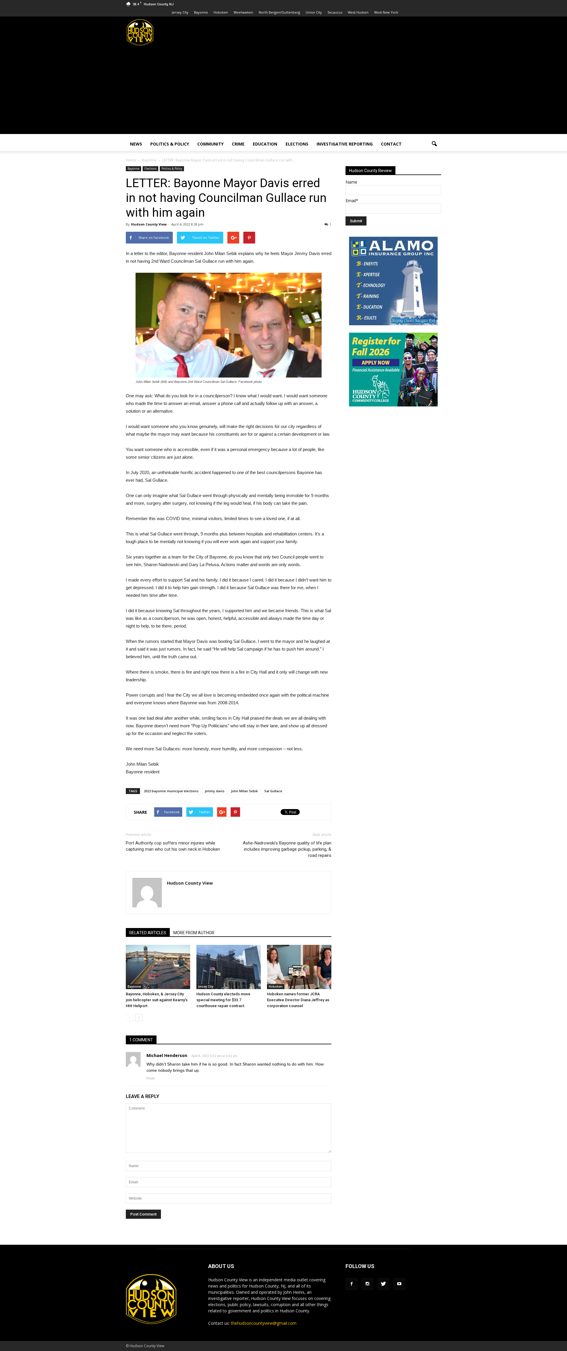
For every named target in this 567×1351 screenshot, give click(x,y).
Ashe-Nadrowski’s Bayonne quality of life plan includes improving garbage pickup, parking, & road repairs (287, 849)
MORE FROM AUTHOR (193, 932)
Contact (391, 144)
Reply (150, 1078)
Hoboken (221, 12)
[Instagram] (367, 1284)
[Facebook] (351, 1284)
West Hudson (358, 12)
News (136, 144)
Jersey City (180, 12)
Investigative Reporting (345, 144)
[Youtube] (399, 1284)
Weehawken (243, 12)
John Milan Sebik (244, 791)
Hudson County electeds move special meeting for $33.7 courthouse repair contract (223, 1000)
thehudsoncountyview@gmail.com (263, 1323)
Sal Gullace (273, 791)
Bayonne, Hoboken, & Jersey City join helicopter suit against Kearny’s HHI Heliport (157, 1000)
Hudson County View (149, 224)
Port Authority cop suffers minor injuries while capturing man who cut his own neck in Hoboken (173, 846)
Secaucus (335, 12)
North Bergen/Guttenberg (279, 12)
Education (265, 144)
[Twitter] (383, 1284)
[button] (434, 144)
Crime (238, 144)
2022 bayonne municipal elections (171, 791)
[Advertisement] (283, 92)
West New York (386, 12)
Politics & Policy (169, 144)
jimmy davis (214, 791)
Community (210, 144)
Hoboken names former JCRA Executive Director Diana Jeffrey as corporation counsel (298, 1000)
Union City (314, 12)
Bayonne (201, 12)
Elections (297, 144)
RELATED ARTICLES (147, 932)
